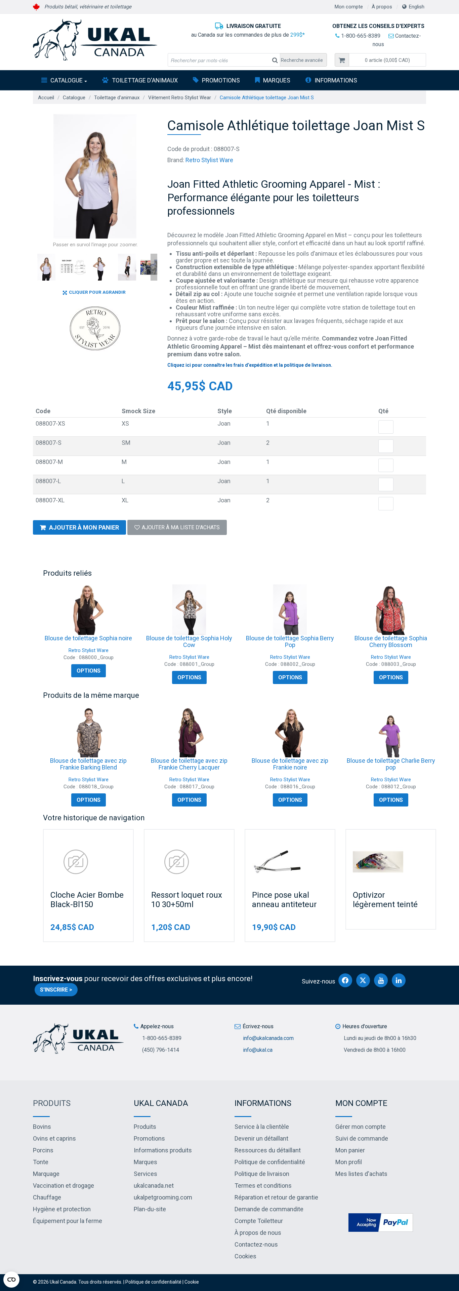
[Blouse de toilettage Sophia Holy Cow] (189, 609)
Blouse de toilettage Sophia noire (88, 638)
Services (145, 1173)
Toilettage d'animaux (145, 80)
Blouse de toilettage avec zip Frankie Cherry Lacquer (189, 764)
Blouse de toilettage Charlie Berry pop (391, 764)
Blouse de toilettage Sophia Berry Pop (290, 641)
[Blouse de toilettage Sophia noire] (88, 609)
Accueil (46, 98)
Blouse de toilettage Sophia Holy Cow (189, 641)
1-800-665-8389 (360, 36)
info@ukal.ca (258, 1050)
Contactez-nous (256, 1244)
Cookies (245, 1256)
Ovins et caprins (54, 1138)
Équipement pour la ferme (67, 1220)
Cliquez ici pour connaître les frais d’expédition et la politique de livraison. (249, 365)
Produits (52, 1103)
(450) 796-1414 (160, 1050)
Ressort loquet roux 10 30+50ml (186, 899)
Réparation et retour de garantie (276, 1197)
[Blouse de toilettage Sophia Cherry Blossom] (391, 609)
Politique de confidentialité (270, 1162)
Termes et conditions (263, 1185)
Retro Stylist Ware (209, 160)
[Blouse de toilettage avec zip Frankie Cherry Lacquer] (189, 732)
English (416, 7)
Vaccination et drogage (63, 1185)
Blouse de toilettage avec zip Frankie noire (290, 764)
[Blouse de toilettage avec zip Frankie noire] (290, 732)
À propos (382, 7)
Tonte (40, 1162)
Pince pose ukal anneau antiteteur (284, 899)
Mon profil (348, 1162)
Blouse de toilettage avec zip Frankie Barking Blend (88, 764)
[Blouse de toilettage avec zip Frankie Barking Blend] (88, 732)
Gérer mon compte (360, 1126)
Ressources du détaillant (268, 1150)
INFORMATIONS (336, 80)
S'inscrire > (56, 990)
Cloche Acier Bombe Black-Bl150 (87, 899)
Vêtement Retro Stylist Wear (179, 98)
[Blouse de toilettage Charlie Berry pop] (391, 732)
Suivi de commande (361, 1138)
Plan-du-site (150, 1209)
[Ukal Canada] (95, 40)
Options (88, 671)
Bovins (42, 1126)
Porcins (43, 1150)
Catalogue (66, 80)
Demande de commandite (269, 1209)
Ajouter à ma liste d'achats (181, 527)
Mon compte (349, 7)
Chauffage (47, 1197)
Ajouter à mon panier (84, 527)
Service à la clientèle (262, 1126)
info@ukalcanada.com (268, 1038)
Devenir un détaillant (261, 1138)
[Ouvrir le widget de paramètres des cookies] (11, 1279)
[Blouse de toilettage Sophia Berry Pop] (290, 609)
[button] (387, 60)
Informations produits (163, 1150)
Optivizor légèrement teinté (385, 899)
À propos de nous (258, 1232)
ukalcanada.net (154, 1185)
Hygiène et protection (62, 1209)
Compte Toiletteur (259, 1220)
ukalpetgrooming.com (163, 1197)
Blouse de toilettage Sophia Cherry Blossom (390, 641)
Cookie (191, 1282)
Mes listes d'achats (361, 1173)
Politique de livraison (262, 1173)
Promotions (221, 80)
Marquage (46, 1173)
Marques (276, 80)
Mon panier (350, 1150)
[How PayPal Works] (380, 1222)
